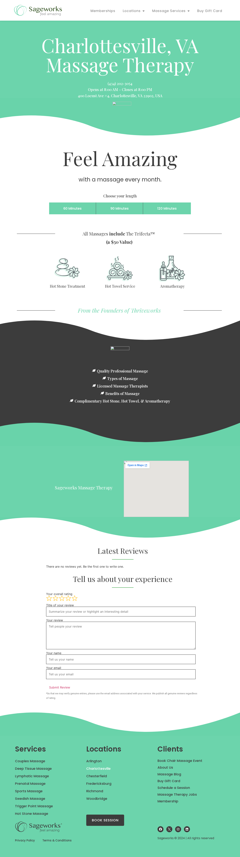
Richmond (94, 791)
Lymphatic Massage (32, 776)
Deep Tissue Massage (33, 768)
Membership (168, 801)
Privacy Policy (25, 840)
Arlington (94, 761)
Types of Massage (122, 378)
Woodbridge (96, 798)
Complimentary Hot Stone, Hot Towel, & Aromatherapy (122, 401)
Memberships (103, 10)
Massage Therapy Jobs (177, 794)
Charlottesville (98, 768)
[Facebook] (161, 829)
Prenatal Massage (30, 783)
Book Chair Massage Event (180, 760)
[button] (120, 370)
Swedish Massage (30, 798)
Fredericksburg (98, 783)
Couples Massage (30, 761)
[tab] (72, 208)
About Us (165, 767)
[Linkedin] (187, 829)
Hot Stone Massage (31, 813)
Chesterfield (96, 776)
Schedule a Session (174, 787)
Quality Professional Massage (122, 371)
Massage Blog (169, 774)
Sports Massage (29, 791)
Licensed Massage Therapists (122, 386)
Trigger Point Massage (34, 806)
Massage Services (169, 10)
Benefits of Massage (122, 393)
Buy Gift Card (209, 10)
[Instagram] (178, 829)
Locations (132, 10)
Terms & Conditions (57, 840)
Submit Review (59, 687)
